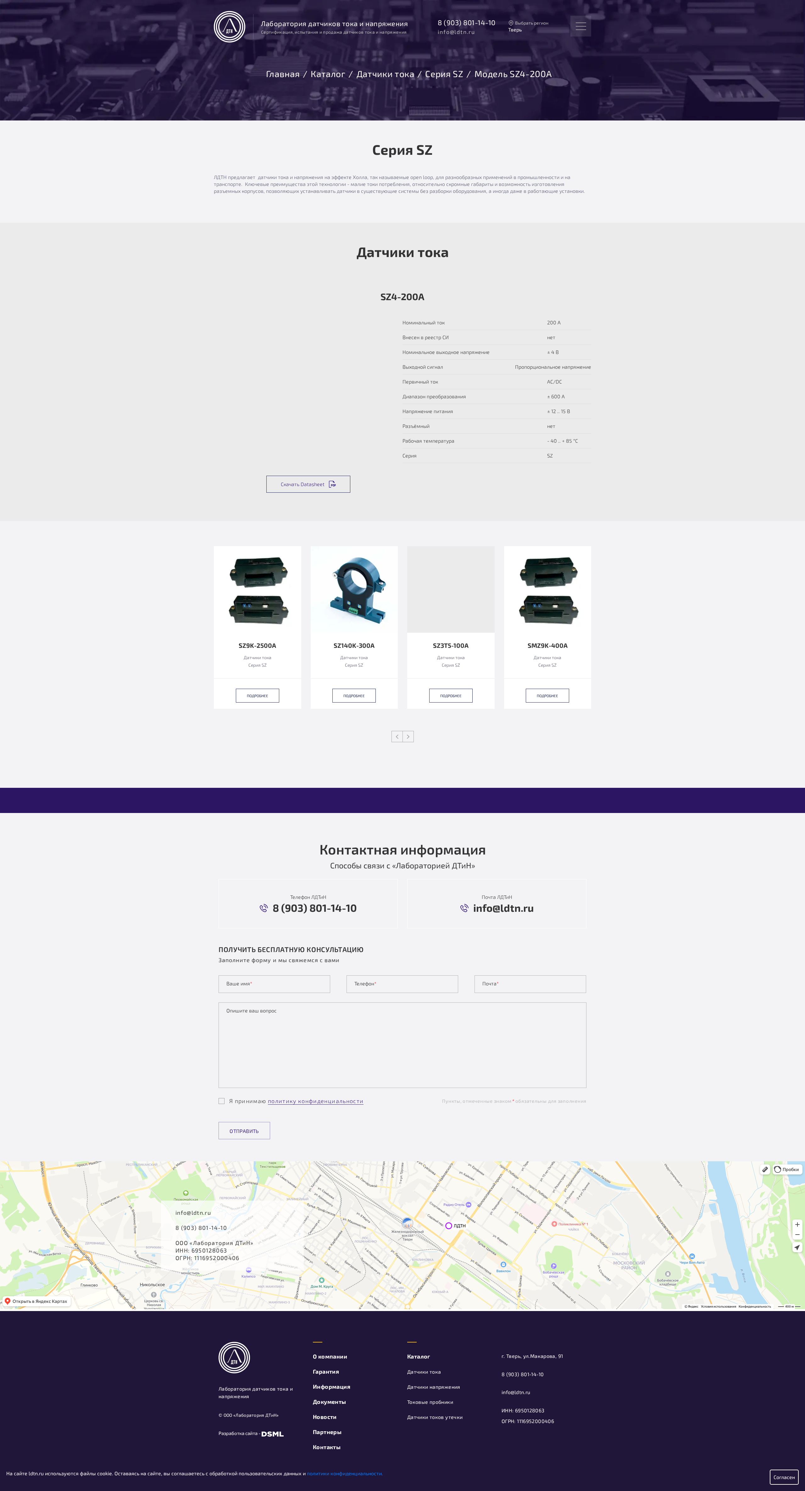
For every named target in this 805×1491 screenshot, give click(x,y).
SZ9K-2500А (257, 645)
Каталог (328, 72)
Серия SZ (444, 72)
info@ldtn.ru (456, 32)
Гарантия (326, 1371)
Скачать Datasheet (303, 484)
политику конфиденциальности (316, 1100)
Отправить (244, 1131)
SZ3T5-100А (451, 645)
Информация (331, 1386)
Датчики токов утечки (435, 1417)
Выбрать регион (531, 22)
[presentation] (397, 736)
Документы (329, 1401)
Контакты (327, 1446)
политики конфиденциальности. (345, 1473)
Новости (325, 1416)
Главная (283, 72)
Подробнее (257, 695)
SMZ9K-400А (548, 645)
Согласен (784, 1477)
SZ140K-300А (354, 645)
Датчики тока (385, 72)
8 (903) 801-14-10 (467, 22)
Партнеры (327, 1431)
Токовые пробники (430, 1402)
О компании (330, 1356)
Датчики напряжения (433, 1387)
